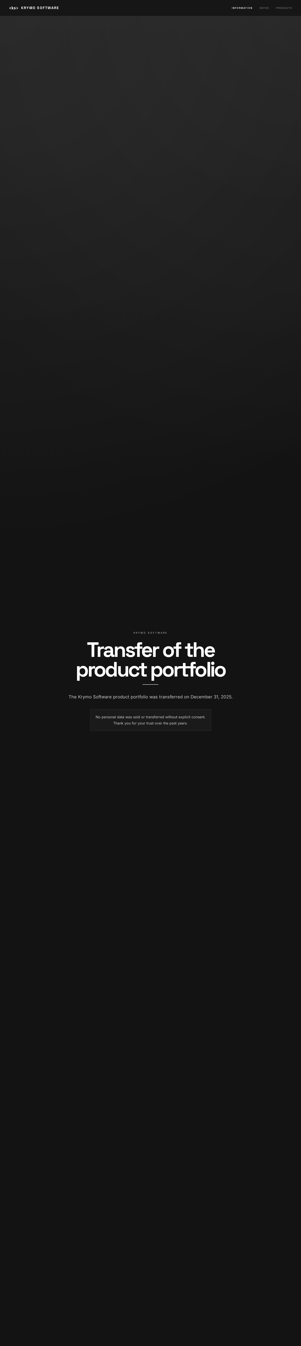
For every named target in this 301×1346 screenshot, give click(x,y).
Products (284, 7)
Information (242, 7)
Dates (264, 7)
